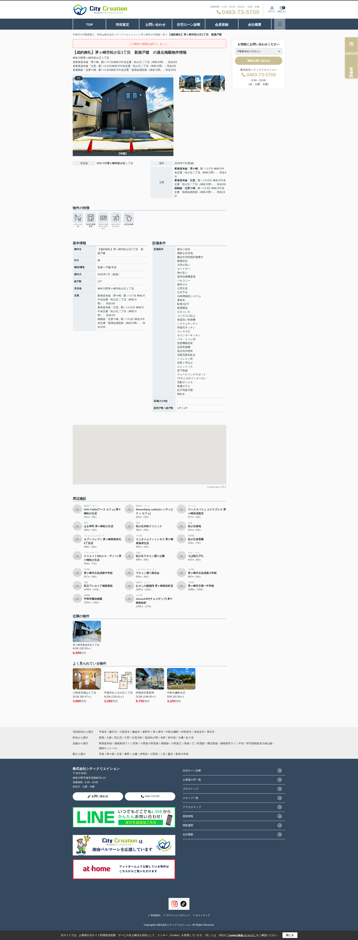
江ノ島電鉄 (199, 743)
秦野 (127, 753)
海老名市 (199, 731)
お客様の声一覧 (192, 779)
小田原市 (124, 731)
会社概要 (254, 24)
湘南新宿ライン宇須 (232, 743)
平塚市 (103, 731)
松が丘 (97, 57)
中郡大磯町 (172, 731)
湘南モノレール (108, 748)
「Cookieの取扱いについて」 (241, 935)
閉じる (290, 935)
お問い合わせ (155, 24)
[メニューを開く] (279, 24)
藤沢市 (113, 731)
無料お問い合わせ (258, 60)
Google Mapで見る (216, 487)
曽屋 (102, 737)
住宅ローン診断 (188, 24)
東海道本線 (180, 168)
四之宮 (118, 737)
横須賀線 (213, 743)
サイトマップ (202, 915)
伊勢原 (143, 753)
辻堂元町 (137, 737)
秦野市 (146, 731)
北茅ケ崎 (190, 188)
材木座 (172, 737)
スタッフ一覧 (190, 797)
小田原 (154, 753)
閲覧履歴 (188, 825)
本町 (163, 737)
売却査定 (122, 24)
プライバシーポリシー (178, 915)
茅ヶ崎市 (88, 57)
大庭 (109, 737)
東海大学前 (182, 753)
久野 (127, 737)
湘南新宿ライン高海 (126, 743)
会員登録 (221, 24)
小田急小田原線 (149, 743)
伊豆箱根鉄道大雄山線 (259, 743)
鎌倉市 (136, 731)
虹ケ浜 (190, 737)
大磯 (181, 737)
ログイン (272, 11)
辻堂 (192, 180)
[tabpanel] (202, 83)
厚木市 (211, 731)
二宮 (162, 753)
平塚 (101, 753)
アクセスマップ (192, 807)
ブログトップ (190, 788)
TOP (89, 24)
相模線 (178, 188)
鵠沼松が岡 (152, 737)
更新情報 (188, 816)
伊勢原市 (186, 731)
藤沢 (170, 753)
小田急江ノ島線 (180, 743)
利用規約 (155, 915)
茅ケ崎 (194, 168)
